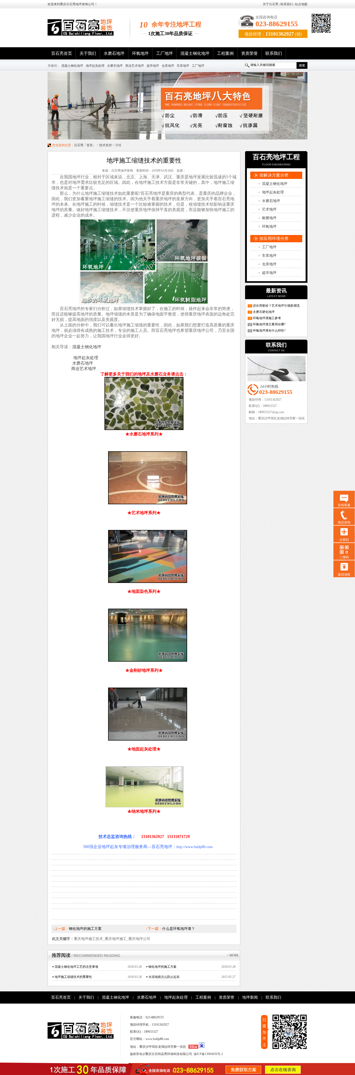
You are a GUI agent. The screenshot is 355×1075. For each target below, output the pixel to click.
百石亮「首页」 (85, 145)
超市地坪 (153, 66)
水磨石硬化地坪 (264, 312)
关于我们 (88, 53)
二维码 (344, 557)
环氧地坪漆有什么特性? (269, 330)
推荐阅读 (86, 955)
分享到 (344, 540)
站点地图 (301, 4)
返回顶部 (344, 574)
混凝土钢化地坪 (194, 53)
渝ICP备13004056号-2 (208, 1054)
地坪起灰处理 (95, 66)
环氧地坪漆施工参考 (267, 318)
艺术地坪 (269, 209)
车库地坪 (183, 66)
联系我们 (286, 4)
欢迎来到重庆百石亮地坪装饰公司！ (72, 4)
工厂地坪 (164, 53)
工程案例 (225, 53)
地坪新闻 (250, 997)
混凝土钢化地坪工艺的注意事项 (76, 967)
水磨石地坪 (114, 53)
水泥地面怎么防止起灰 (164, 977)
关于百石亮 (270, 4)
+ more (233, 955)
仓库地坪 (168, 66)
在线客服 (344, 505)
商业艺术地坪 (134, 66)
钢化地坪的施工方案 (85, 929)
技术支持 (105, 145)
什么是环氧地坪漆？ (178, 929)
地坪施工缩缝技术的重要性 (73, 977)
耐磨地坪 (269, 218)
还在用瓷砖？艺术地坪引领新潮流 (276, 305)
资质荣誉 (249, 53)
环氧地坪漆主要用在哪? (269, 324)
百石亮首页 (61, 53)
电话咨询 (344, 522)
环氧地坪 (140, 53)
